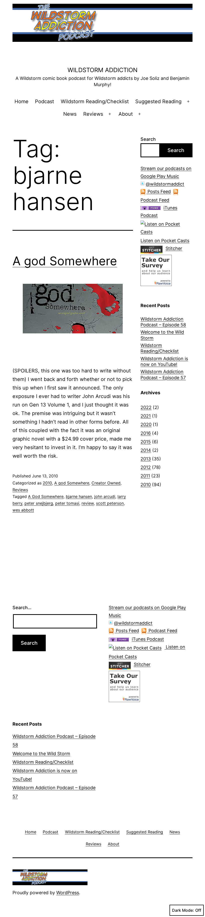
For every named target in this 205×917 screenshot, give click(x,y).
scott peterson (110, 503)
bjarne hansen (79, 496)
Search (148, 139)
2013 (145, 458)
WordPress (67, 892)
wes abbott (23, 509)
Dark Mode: (183, 910)
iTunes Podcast (148, 639)
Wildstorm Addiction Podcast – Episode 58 (163, 321)
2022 (146, 407)
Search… (22, 607)
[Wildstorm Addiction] (156, 270)
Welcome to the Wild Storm (162, 334)
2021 (145, 416)
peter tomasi (67, 503)
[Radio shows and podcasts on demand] (153, 248)
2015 (145, 441)
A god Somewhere (64, 260)
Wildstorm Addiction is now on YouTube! (164, 361)
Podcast (44, 101)
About (125, 114)
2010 (47, 482)
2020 (146, 424)
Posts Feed (158, 191)
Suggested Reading (158, 101)
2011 (145, 475)
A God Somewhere (46, 496)
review (88, 503)
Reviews (93, 114)
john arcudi (104, 496)
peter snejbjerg (38, 503)
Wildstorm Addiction (103, 70)
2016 (145, 433)
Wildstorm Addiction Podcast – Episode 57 (163, 374)
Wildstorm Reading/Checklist (95, 101)
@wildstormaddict (165, 184)
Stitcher (174, 248)
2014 (145, 450)
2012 (145, 467)
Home (21, 101)
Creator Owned (106, 482)
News (69, 114)
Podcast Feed (162, 630)
